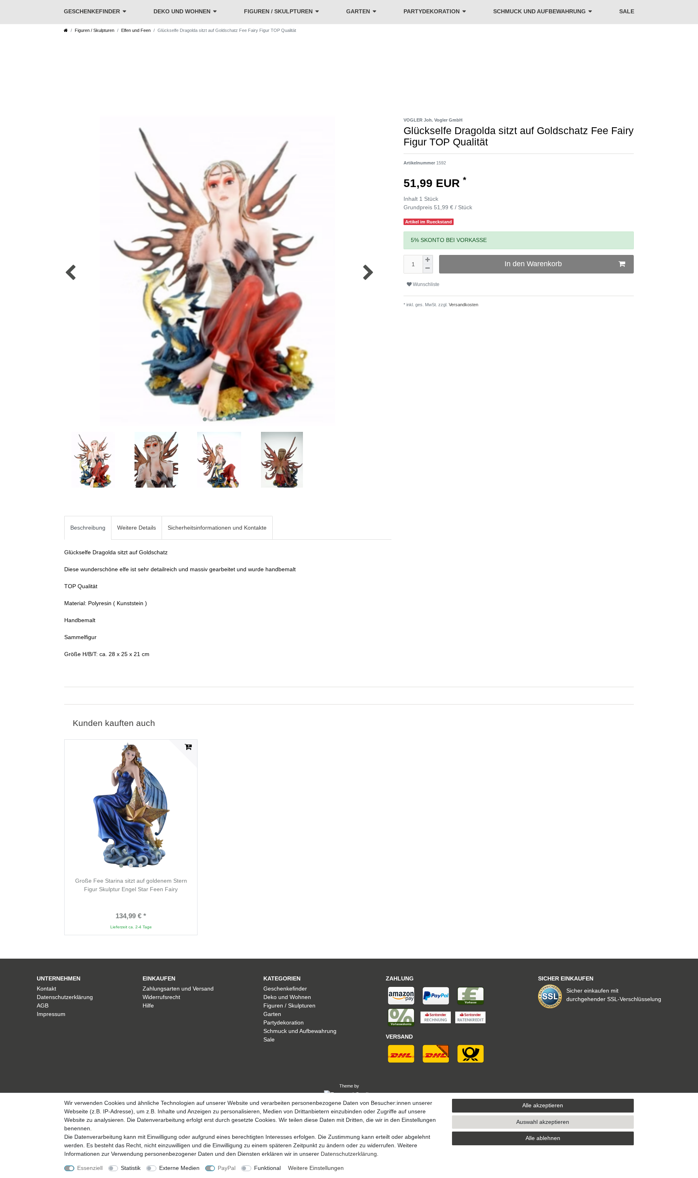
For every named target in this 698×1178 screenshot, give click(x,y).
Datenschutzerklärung (65, 997)
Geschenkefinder (92, 11)
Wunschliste (425, 284)
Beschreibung (87, 527)
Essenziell (90, 1168)
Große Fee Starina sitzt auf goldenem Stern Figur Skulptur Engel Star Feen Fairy (131, 884)
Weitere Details (136, 527)
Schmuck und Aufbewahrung (539, 11)
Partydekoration (432, 11)
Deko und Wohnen (181, 11)
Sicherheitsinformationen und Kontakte (217, 527)
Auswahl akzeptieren (542, 1122)
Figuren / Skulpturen (278, 11)
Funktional (267, 1168)
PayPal (226, 1168)
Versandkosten (463, 304)
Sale (626, 11)
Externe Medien (179, 1168)
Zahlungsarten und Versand (178, 988)
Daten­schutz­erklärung (349, 1154)
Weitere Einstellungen (316, 1168)
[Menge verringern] (428, 268)
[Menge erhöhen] (428, 259)
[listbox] (131, 806)
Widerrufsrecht (161, 997)
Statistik (131, 1168)
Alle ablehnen (543, 1138)
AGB (42, 1005)
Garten (358, 11)
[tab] (87, 528)
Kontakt (46, 988)
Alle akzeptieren (542, 1105)
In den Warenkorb (533, 264)
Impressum (51, 1014)
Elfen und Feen (136, 30)
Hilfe (148, 1005)
